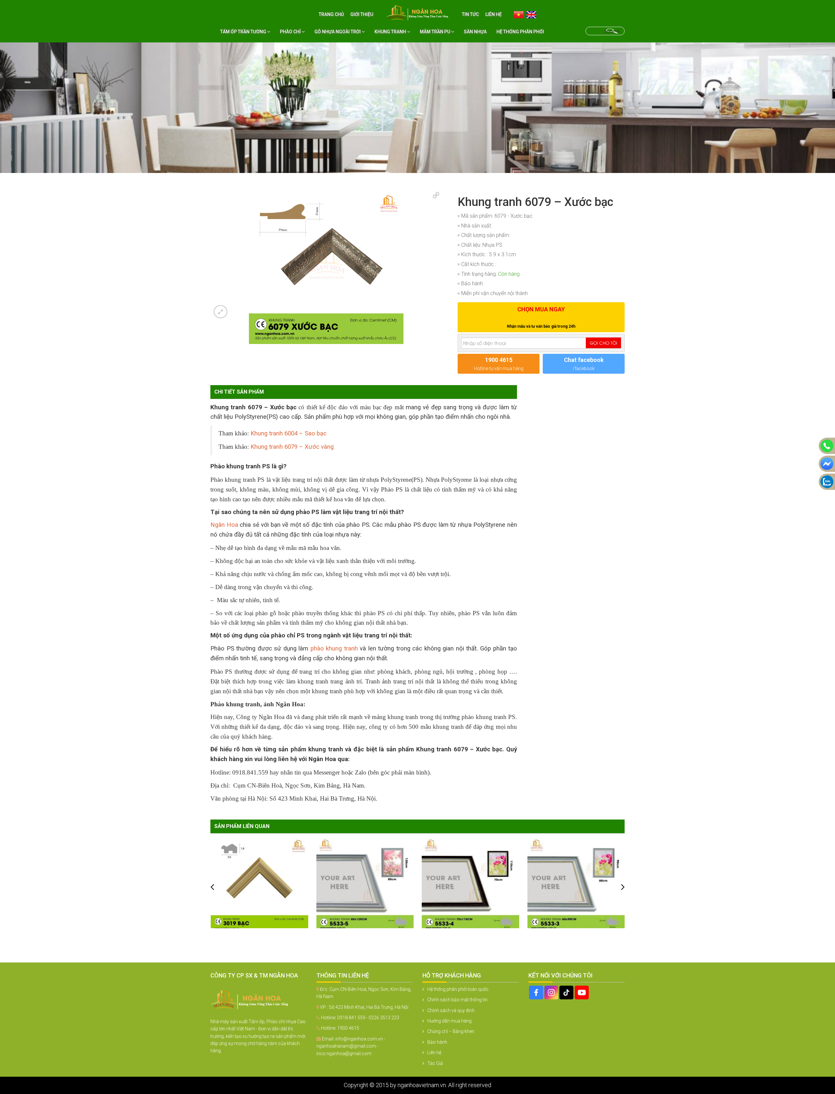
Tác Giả (435, 1063)
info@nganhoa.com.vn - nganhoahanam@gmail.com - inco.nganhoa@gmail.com (350, 1046)
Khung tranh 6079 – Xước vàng (292, 446)
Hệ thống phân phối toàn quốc (458, 989)
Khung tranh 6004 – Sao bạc (288, 433)
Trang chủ (331, 14)
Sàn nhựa (475, 31)
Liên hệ (493, 14)
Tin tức (470, 14)
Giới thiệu (361, 14)
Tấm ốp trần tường (243, 31)
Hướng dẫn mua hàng (449, 1021)
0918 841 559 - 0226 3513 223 (368, 1017)
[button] (436, 195)
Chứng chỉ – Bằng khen (450, 1031)
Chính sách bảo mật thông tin (457, 999)
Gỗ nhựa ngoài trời (338, 31)
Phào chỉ (291, 31)
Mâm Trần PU (435, 31)
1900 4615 (348, 1028)
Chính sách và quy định (451, 1010)
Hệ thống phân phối (520, 31)
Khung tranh (390, 31)
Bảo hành (437, 1042)
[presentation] (212, 887)
